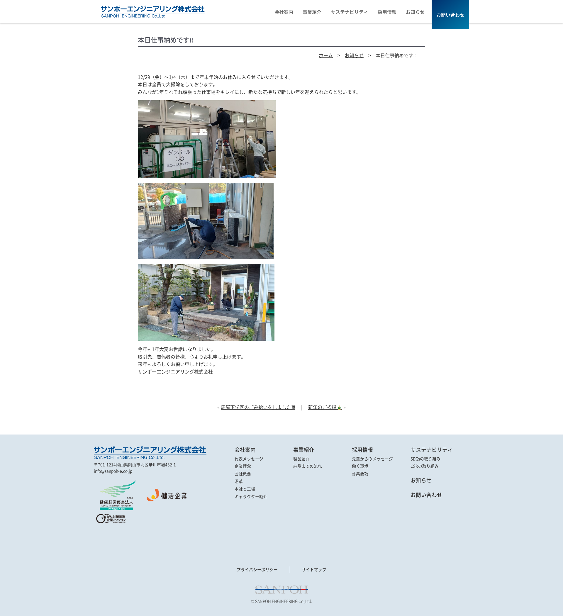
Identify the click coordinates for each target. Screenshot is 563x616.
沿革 (239, 481)
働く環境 (360, 466)
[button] (110, 538)
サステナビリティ (432, 449)
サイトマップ (314, 569)
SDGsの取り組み (425, 458)
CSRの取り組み (425, 466)
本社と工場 (245, 489)
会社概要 (243, 473)
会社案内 (245, 449)
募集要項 (360, 473)
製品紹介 (301, 458)
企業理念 (243, 466)
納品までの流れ (307, 466)
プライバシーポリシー (257, 569)
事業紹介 (303, 449)
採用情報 (362, 449)
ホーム (326, 55)
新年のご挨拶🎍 (325, 406)
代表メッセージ (249, 458)
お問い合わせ (426, 494)
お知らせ (354, 55)
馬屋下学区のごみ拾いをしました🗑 (258, 406)
